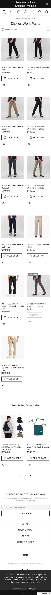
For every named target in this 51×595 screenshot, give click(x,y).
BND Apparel (11, 12)
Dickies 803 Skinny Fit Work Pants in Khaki (36, 186)
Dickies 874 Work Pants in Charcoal (12, 186)
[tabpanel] (13, 443)
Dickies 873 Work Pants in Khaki (38, 246)
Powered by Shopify (36, 563)
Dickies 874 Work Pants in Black (12, 68)
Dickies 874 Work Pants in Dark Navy (12, 246)
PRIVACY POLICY (18, 589)
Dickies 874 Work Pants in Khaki (12, 127)
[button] (44, 593)
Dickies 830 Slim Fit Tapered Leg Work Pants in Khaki (12, 367)
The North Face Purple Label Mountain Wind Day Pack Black (11, 446)
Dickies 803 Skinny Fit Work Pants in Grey (36, 305)
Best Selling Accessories (25, 405)
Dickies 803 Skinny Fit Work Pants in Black (36, 127)
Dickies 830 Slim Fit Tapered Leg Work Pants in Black (12, 306)
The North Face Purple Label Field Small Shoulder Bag (38, 446)
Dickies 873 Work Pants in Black (38, 68)
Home (18, 18)
